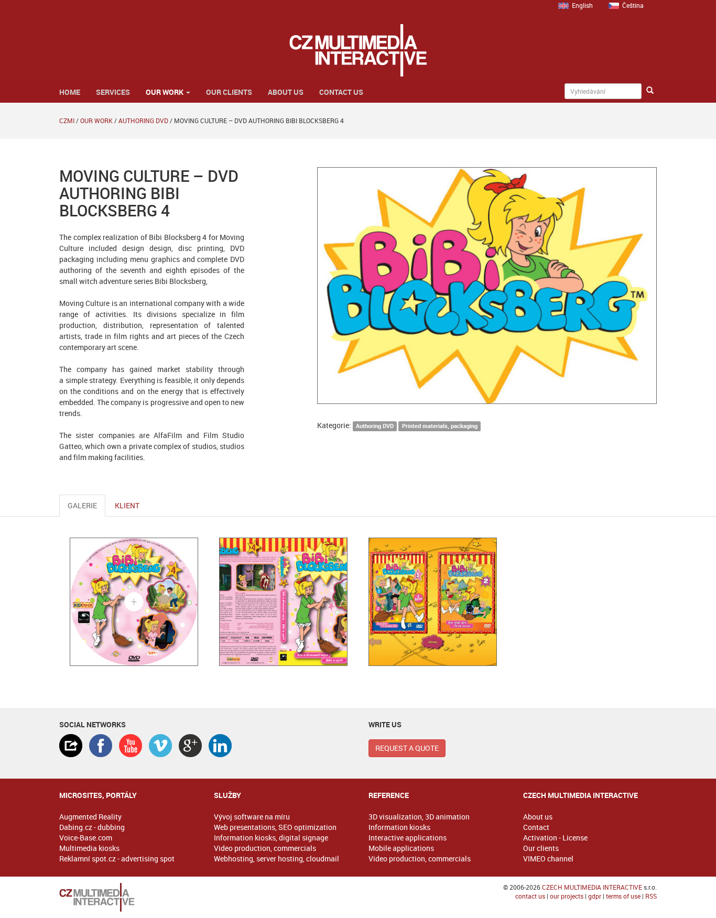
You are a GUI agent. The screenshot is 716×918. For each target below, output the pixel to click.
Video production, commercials (265, 848)
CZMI (66, 120)
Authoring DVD (143, 120)
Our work (165, 92)
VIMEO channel (548, 859)
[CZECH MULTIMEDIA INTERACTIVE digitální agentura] (357, 50)
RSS (651, 896)
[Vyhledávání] (650, 90)
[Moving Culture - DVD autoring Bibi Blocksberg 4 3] (134, 602)
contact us (530, 896)
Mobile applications (401, 848)
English (582, 5)
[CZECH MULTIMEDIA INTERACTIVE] (126, 897)
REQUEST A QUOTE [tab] (407, 748)
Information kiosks (399, 827)
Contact (536, 827)
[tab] (70, 745)
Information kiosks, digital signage (271, 838)
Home (69, 92)
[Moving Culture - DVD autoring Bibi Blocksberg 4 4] (283, 602)
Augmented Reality (90, 817)
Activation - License (555, 838)
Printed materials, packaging (440, 426)
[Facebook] (100, 745)
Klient (127, 505)
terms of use (623, 896)
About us (285, 92)
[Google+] (190, 745)
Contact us (341, 92)
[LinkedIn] (220, 745)
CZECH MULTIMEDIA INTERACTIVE (592, 887)
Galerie (82, 505)
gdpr (594, 896)
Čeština (633, 5)
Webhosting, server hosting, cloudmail (276, 859)
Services (113, 92)
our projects (566, 896)
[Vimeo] (160, 745)
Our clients (229, 92)
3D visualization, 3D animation (419, 817)
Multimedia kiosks (89, 848)
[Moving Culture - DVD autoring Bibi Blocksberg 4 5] (432, 602)
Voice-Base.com (85, 838)
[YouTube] (130, 745)
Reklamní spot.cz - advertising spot (117, 859)
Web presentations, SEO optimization (275, 827)
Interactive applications (407, 838)
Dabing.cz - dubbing (92, 827)
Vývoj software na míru (252, 817)
